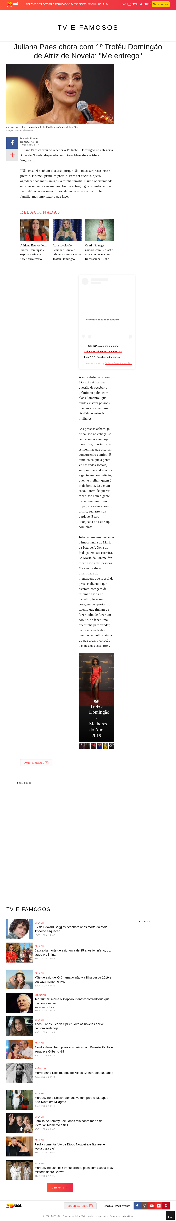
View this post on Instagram (102, 319)
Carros (59, 14)
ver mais (58, 1187)
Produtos (12, 14)
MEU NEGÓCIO (62, 4)
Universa (105, 14)
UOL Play (103, 4)
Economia (69, 14)
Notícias (40, 14)
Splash (96, 14)
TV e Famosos (88, 27)
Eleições (30, 14)
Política (50, 14)
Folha (78, 14)
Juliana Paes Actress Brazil (119, 363)
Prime (156, 14)
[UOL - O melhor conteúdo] (12, 4)
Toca (163, 14)
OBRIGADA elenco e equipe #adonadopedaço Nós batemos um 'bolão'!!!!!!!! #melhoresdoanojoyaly (103, 351)
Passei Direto (78, 4)
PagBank (92, 4)
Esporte (87, 14)
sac (124, 4)
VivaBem (115, 14)
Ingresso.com (34, 4)
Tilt (122, 14)
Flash (21, 14)
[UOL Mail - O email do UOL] (132, 4)
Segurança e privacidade (121, 1216)
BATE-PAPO (48, 4)
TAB (151, 14)
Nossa (145, 14)
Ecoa (127, 14)
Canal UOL (136, 14)
